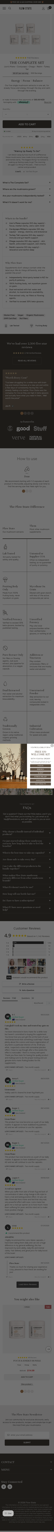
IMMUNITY (40, 780)
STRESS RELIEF (40, 776)
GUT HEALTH (40, 784)
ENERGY (40, 769)
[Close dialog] (52, 745)
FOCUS (40, 766)
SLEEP (40, 773)
